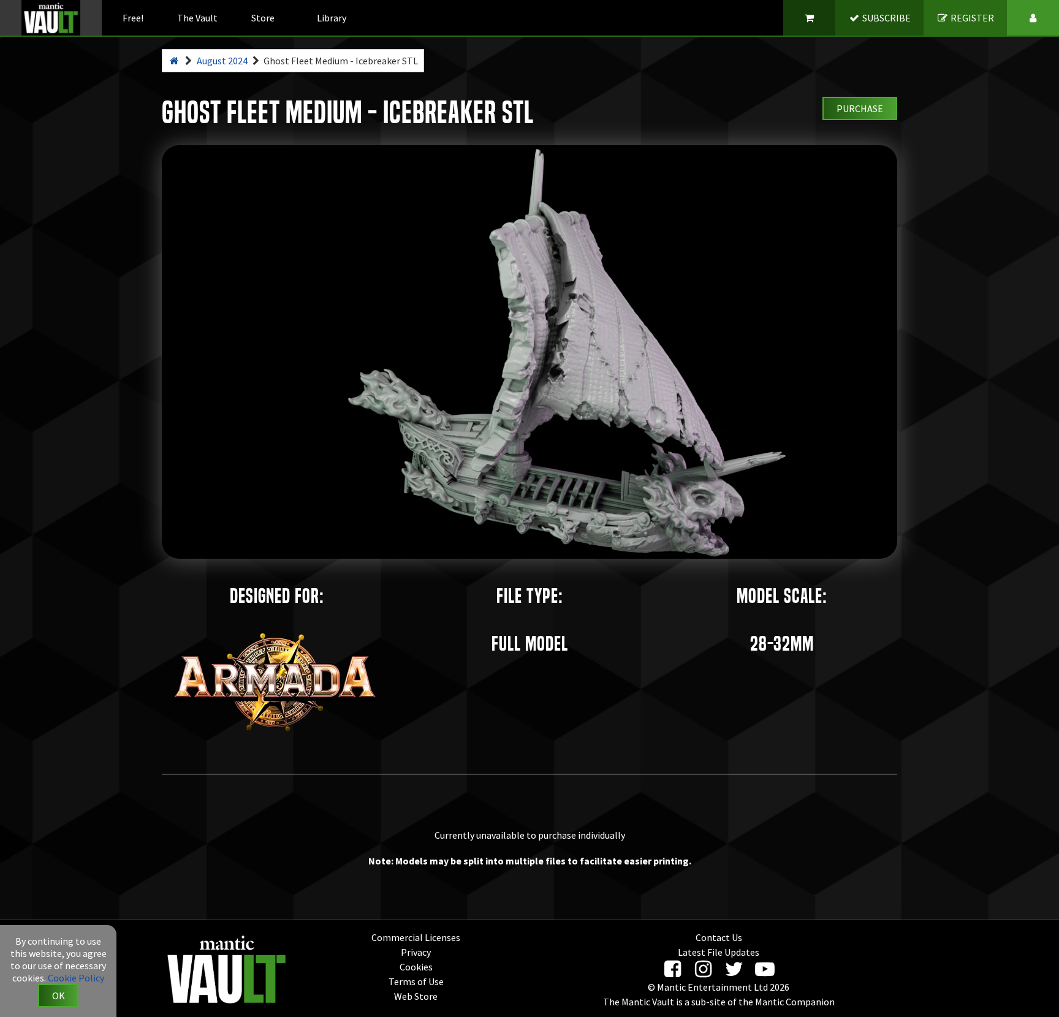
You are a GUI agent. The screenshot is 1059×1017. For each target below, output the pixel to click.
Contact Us (719, 937)
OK (58, 995)
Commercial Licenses (415, 937)
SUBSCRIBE (885, 18)
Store (263, 18)
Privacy (416, 952)
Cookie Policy (76, 978)
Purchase (860, 108)
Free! (133, 18)
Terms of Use (416, 981)
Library (331, 18)
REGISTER (971, 18)
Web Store (416, 996)
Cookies (416, 967)
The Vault (197, 18)
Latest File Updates (718, 952)
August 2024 (222, 61)
